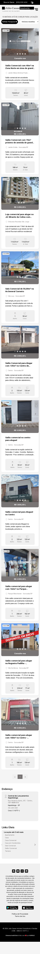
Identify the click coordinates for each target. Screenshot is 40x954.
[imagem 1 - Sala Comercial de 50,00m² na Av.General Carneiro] (20, 265)
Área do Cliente (9, 2)
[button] (32, 2)
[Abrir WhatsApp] (35, 948)
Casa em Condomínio (12, 843)
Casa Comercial (10, 840)
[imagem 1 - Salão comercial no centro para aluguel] (20, 414)
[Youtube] (18, 871)
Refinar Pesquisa (8, 22)
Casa (7, 838)
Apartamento (9, 835)
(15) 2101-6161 (13, 808)
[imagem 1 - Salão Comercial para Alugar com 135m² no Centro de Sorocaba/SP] (20, 339)
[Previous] (4, 42)
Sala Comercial (10, 846)
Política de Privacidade (20, 914)
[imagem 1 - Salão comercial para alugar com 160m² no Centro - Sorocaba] (20, 711)
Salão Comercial (11, 848)
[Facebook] (13, 871)
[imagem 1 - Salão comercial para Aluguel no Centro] (20, 488)
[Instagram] (22, 871)
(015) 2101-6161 (22, 2)
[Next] (35, 42)
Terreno (8, 851)
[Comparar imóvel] (36, 34)
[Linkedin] (26, 871)
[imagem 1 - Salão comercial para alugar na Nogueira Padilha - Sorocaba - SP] (20, 637)
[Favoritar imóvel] (36, 30)
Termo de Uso (20, 916)
